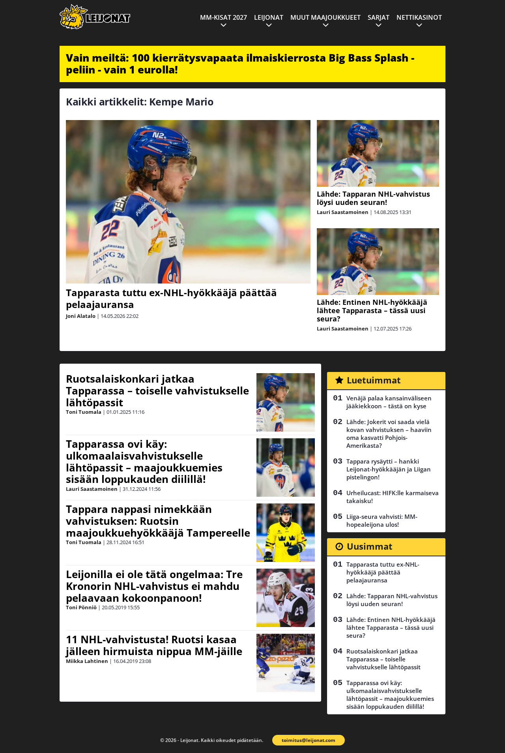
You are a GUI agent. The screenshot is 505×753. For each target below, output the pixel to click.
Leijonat (268, 17)
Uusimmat (370, 546)
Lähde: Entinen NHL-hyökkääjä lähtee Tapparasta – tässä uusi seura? (372, 310)
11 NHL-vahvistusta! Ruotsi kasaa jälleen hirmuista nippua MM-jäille (154, 645)
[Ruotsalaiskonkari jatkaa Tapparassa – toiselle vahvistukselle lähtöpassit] (285, 402)
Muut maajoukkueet (325, 17)
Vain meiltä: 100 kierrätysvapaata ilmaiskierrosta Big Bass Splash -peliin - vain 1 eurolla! (240, 64)
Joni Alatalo (80, 315)
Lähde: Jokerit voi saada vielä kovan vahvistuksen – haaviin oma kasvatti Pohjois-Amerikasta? (389, 433)
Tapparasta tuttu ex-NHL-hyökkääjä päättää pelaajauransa (171, 298)
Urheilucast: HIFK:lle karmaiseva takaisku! (392, 497)
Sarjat (378, 17)
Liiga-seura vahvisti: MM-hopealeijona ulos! (381, 520)
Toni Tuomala (83, 411)
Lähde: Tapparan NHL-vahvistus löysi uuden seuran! (373, 198)
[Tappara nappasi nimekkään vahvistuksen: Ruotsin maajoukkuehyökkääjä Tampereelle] (285, 532)
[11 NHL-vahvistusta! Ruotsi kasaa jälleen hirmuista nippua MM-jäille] (285, 663)
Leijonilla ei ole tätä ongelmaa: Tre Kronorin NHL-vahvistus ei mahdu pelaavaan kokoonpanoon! (154, 586)
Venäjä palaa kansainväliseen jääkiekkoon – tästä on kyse (389, 402)
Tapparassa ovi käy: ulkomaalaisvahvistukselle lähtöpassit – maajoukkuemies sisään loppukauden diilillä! (144, 461)
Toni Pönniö (81, 607)
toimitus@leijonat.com (308, 740)
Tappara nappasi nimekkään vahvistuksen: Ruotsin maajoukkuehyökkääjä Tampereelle (158, 521)
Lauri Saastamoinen (342, 212)
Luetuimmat (374, 380)
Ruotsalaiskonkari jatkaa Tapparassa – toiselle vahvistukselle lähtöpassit (157, 390)
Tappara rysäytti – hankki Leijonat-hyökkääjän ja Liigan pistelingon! (388, 469)
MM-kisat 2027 (223, 17)
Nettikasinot (419, 17)
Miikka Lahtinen (87, 661)
